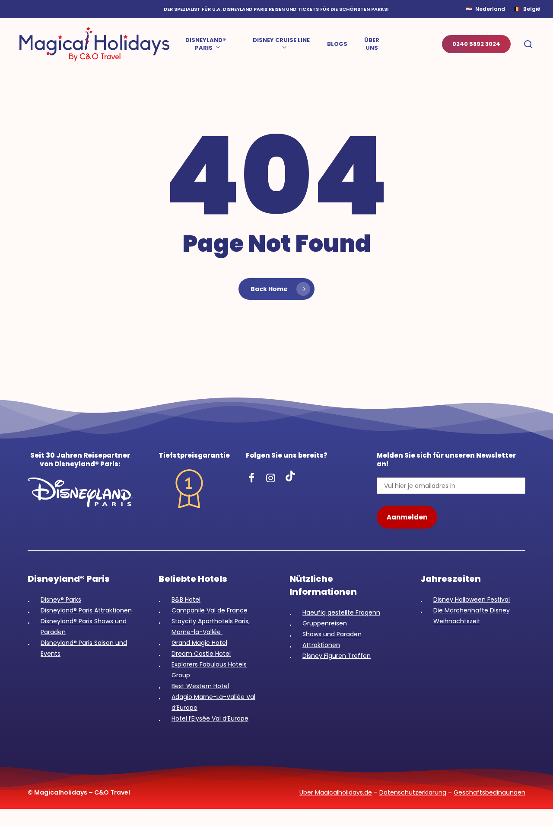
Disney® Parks (61, 599)
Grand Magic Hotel (199, 642)
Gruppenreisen (324, 623)
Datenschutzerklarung (412, 792)
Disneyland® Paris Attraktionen (86, 610)
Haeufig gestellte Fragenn (341, 612)
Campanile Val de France (210, 610)
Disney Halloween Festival (471, 599)
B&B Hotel (186, 599)
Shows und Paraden (332, 634)
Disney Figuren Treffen (336, 655)
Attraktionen (321, 645)
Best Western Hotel (200, 686)
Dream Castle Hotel (201, 653)
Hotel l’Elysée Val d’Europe (210, 718)
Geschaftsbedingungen (489, 792)
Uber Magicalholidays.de (335, 792)
